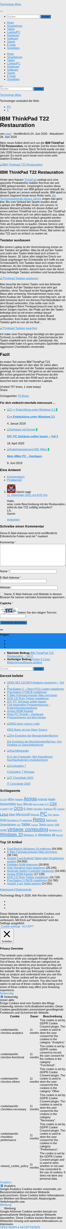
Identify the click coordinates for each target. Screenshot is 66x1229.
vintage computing (27, 829)
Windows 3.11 (55, 830)
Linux (4, 814)
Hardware (13, 35)
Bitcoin (27, 804)
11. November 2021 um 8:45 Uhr (27, 495)
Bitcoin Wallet (38, 804)
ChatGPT (4, 809)
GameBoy (38, 809)
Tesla (42, 824)
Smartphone (14, 25)
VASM (3, 830)
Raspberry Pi (14, 820)
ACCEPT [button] (28, 926)
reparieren (27, 820)
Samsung (51, 820)
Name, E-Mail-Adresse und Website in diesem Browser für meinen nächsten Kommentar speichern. (32, 596)
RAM (3, 820)
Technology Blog (10, 4)
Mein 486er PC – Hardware (24, 456)
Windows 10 (11, 834)
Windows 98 (46, 835)
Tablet (11, 29)
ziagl (8, 133)
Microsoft (23, 814)
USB (56, 824)
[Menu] (1, 11)
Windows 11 (30, 835)
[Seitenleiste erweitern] (1, 629)
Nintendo (34, 814)
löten (12, 814)
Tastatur (34, 825)
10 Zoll (3, 799)
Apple (51, 799)
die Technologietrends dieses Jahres (28, 197)
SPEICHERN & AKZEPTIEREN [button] (20, 1227)
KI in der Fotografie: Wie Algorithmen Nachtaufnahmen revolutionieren (30, 758)
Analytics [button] (5, 1182)
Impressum (7, 889)
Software (12, 38)
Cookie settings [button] (10, 926)
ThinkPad (30, 179)
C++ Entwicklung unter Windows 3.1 (31, 416)
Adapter (19, 799)
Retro (10, 22)
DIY (11, 809)
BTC (47, 804)
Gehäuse (48, 809)
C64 (53, 803)
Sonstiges (13, 48)
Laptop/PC (13, 32)
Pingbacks (14, 479)
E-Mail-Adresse (10, 577)
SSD (18, 825)
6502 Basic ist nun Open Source (27, 729)
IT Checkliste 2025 (18, 783)
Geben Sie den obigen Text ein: (37, 612)
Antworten (13, 519)
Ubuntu (50, 825)
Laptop (61, 808)
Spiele (11, 41)
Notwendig (11, 996)
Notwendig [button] (7, 993)
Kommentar (8, 542)
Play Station (53, 815)
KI (54, 808)
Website (5, 587)
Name (4, 571)
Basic (20, 804)
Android (42, 799)
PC (9, 106)
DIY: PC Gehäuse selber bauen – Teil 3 (32, 436)
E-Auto (11, 44)
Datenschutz (24, 889)
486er (10, 799)
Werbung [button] (5, 1204)
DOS (18, 808)
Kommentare (16, 476)
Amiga (30, 798)
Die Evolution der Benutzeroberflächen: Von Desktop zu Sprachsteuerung (34, 743)
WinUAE (59, 835)
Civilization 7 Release (20, 771)
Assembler (8, 804)
